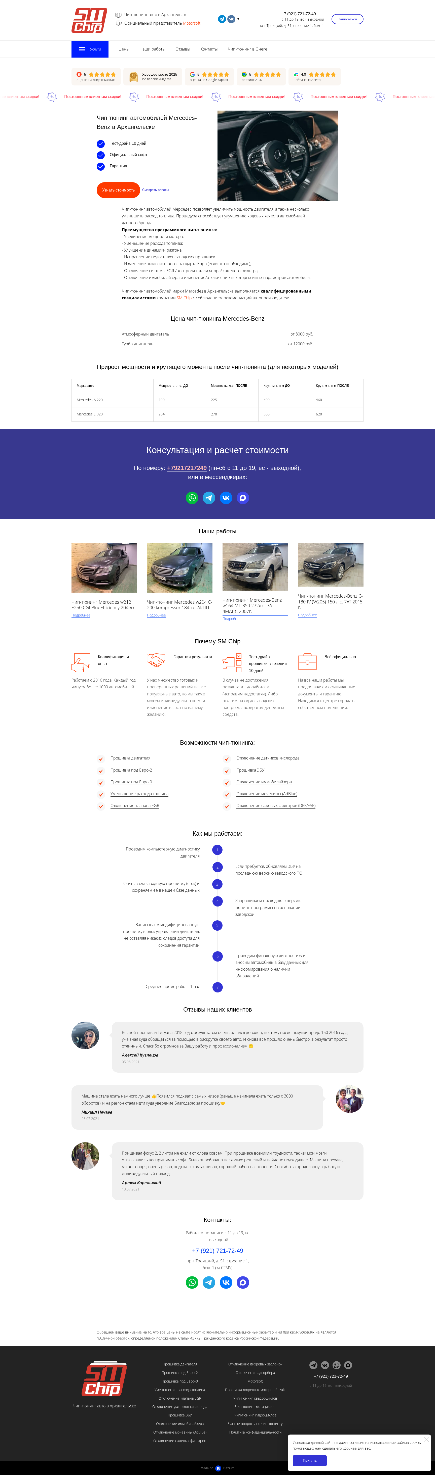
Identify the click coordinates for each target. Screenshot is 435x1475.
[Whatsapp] (192, 498)
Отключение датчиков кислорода (267, 758)
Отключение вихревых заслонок (255, 1364)
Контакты (209, 49)
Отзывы (182, 49)
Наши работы (152, 49)
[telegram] (222, 19)
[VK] (226, 498)
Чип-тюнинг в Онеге (247, 49)
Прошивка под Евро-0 (131, 782)
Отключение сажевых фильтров (179, 1440)
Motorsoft (191, 23)
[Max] (243, 498)
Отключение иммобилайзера (264, 782)
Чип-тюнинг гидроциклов (255, 1415)
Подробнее (80, 615)
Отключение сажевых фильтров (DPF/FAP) (275, 805)
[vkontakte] (231, 19)
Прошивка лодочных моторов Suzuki (255, 1389)
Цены (124, 49)
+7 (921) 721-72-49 (299, 14)
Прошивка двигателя (130, 758)
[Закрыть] (426, 1439)
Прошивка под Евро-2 (131, 770)
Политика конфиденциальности (255, 1432)
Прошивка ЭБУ (250, 770)
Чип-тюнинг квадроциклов (255, 1398)
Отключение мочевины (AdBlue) (266, 793)
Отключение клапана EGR (135, 805)
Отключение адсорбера (255, 1372)
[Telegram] (209, 498)
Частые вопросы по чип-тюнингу (255, 1423)
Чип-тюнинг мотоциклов (255, 1406)
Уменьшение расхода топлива (139, 793)
